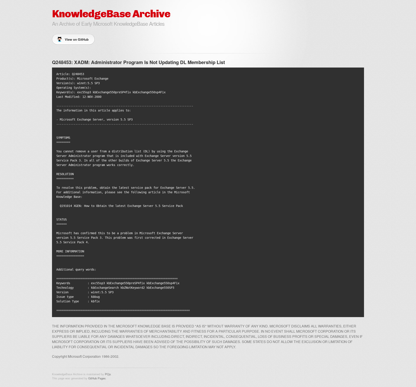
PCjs (108, 374)
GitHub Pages (97, 378)
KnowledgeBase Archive (111, 14)
